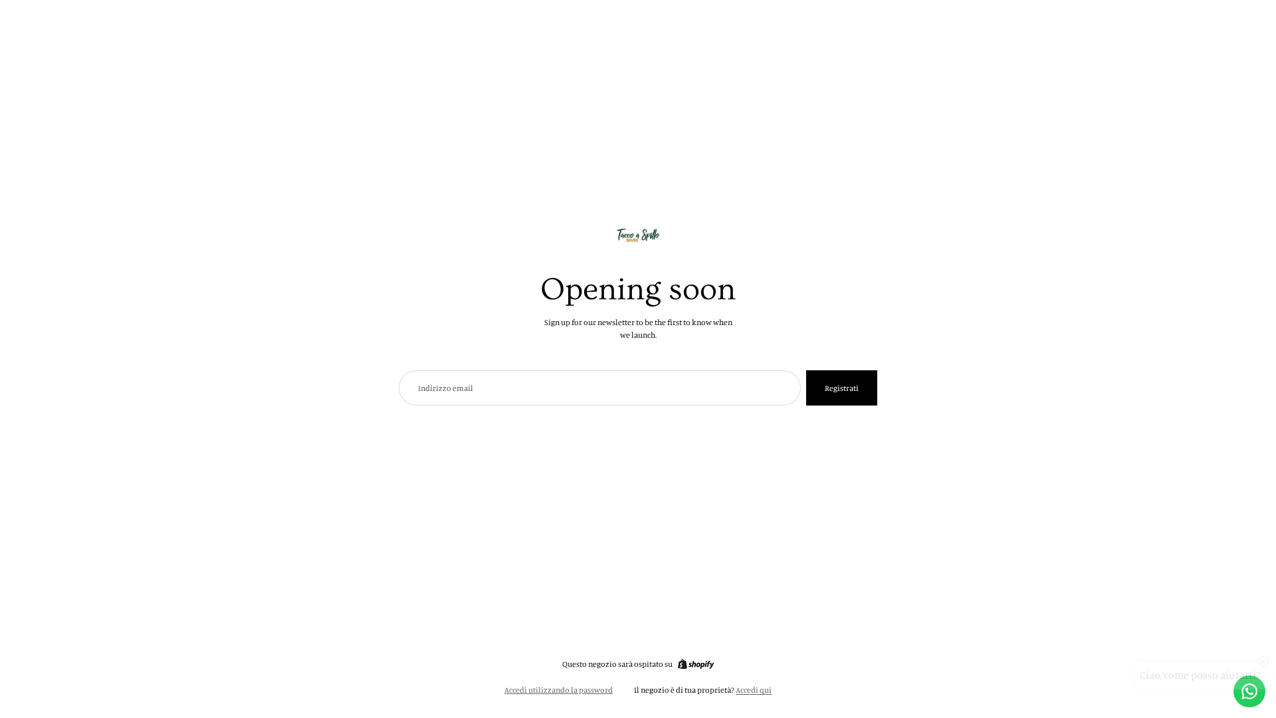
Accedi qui (754, 690)
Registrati (842, 388)
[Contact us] (1249, 691)
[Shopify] (696, 664)
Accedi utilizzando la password (558, 690)
